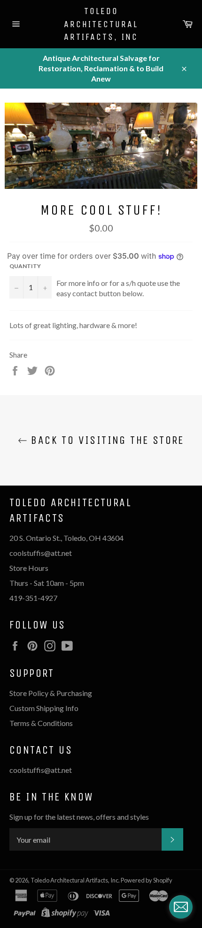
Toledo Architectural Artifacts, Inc (101, 24)
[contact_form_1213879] (181, 907)
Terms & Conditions (41, 722)
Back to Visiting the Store (105, 440)
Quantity (25, 265)
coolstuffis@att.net (40, 769)
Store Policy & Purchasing (50, 693)
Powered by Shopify (146, 880)
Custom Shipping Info (44, 707)
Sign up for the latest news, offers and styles (79, 816)
